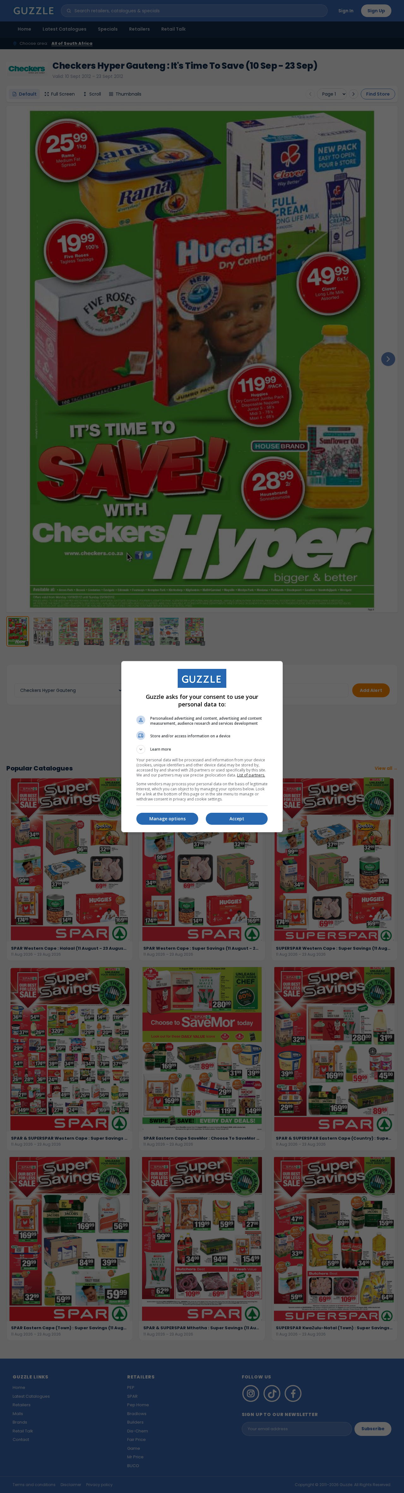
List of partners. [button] (251, 775)
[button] (202, 749)
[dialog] (202, 746)
